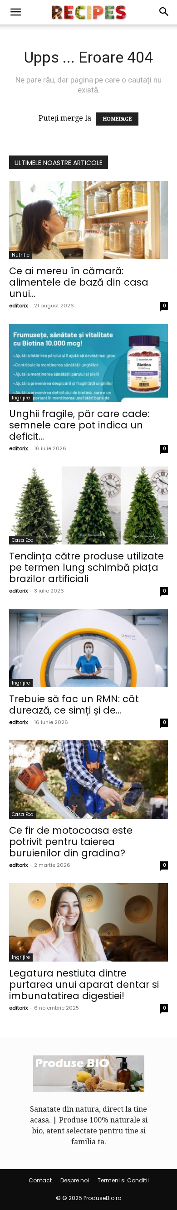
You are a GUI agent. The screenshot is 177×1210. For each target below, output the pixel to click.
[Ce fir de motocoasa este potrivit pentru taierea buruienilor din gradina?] (88, 779)
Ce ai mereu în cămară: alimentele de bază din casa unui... (78, 282)
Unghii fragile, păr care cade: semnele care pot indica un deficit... (79, 425)
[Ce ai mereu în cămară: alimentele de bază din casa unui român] (88, 220)
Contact (40, 1180)
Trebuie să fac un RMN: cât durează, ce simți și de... (74, 704)
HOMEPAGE (117, 119)
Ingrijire (21, 397)
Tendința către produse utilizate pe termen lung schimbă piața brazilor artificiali (86, 567)
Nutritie (21, 255)
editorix (18, 305)
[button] (15, 12)
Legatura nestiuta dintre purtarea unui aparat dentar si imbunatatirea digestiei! (84, 984)
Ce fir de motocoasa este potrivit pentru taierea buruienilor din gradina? (71, 842)
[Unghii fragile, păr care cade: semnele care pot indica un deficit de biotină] (88, 363)
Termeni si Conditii (123, 1180)
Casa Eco (22, 540)
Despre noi (74, 1180)
